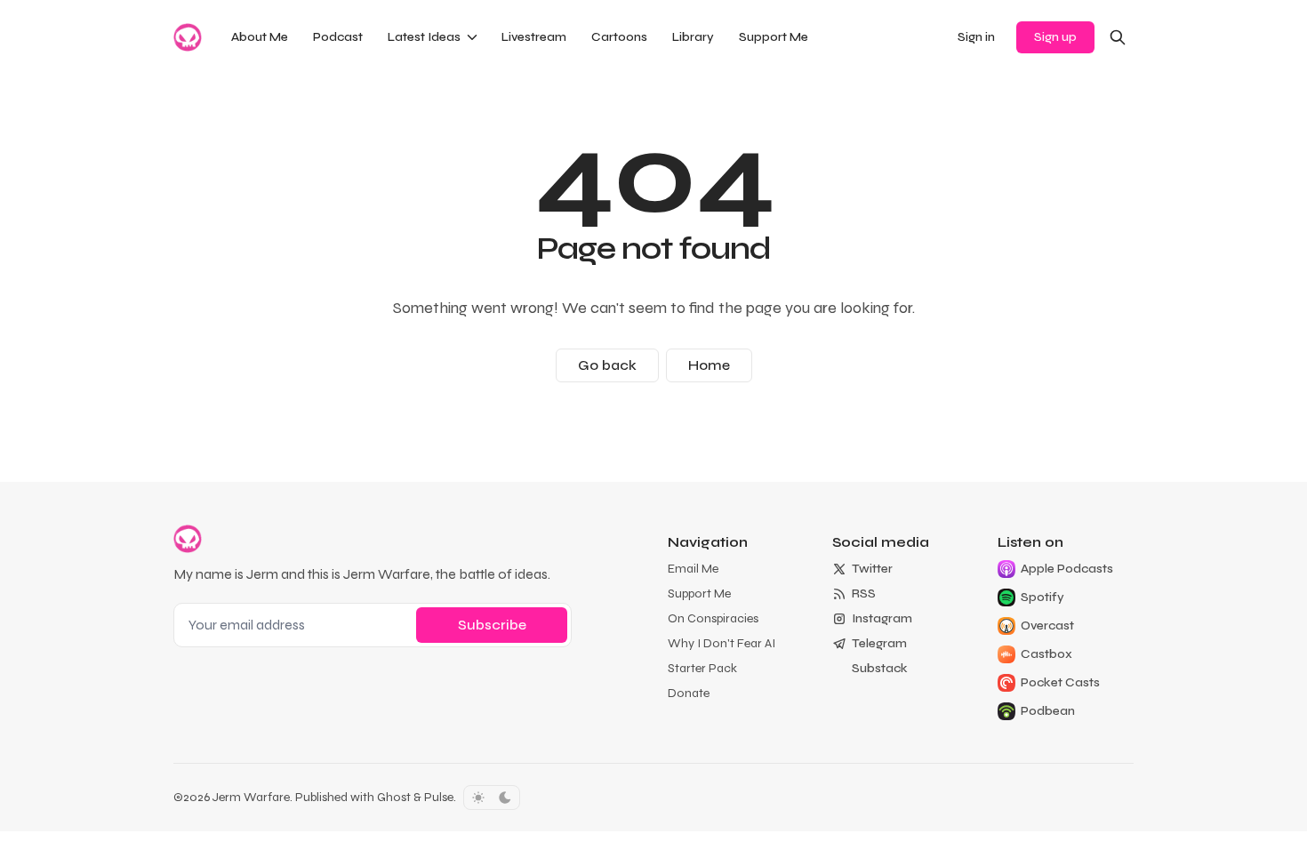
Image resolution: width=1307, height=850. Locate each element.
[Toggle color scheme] (491, 797)
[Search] (1118, 37)
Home (709, 365)
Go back (607, 365)
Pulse (438, 797)
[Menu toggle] (472, 37)
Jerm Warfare (251, 797)
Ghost (394, 797)
